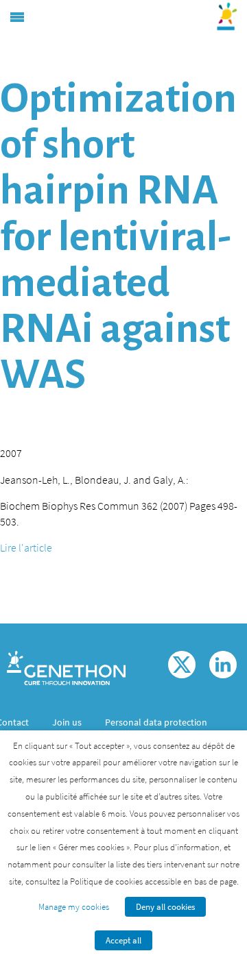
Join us (67, 722)
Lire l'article (26, 547)
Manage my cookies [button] (73, 907)
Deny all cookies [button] (165, 907)
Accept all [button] (123, 940)
